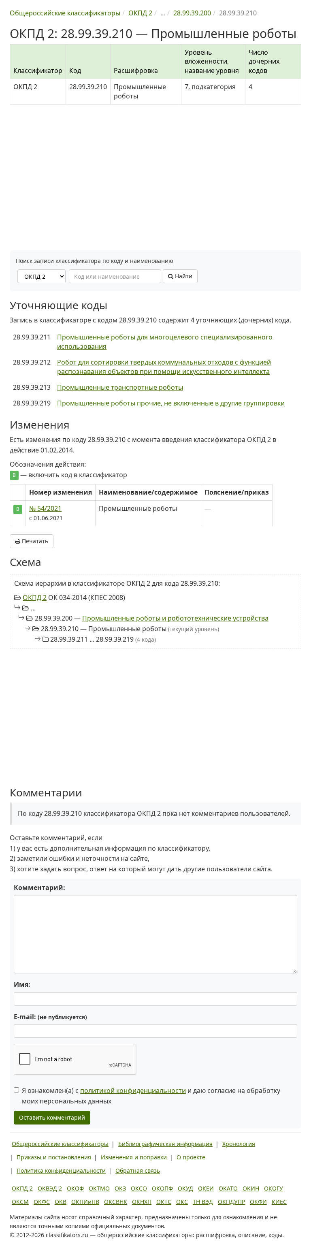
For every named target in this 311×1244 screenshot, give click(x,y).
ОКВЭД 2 (50, 1188)
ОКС (182, 1202)
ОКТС (163, 1202)
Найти (182, 276)
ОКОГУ (273, 1188)
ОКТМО (99, 1188)
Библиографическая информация (165, 1144)
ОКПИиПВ (85, 1202)
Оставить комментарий (52, 1117)
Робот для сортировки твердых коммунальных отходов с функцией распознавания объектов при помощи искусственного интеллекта (164, 367)
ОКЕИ (206, 1188)
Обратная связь (137, 1170)
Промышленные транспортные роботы (120, 387)
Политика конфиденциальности (61, 1170)
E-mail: (50, 1016)
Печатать (34, 541)
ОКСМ (20, 1202)
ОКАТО (228, 1188)
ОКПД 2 (35, 597)
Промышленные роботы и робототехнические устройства (175, 618)
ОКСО (139, 1188)
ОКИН (251, 1188)
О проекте (191, 1157)
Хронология (238, 1144)
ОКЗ (120, 1188)
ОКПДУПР (231, 1202)
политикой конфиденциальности (133, 1090)
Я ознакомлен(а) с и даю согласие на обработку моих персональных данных (151, 1095)
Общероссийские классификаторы (60, 1144)
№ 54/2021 (45, 508)
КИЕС (279, 1202)
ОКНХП (141, 1202)
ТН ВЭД (203, 1202)
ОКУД (185, 1188)
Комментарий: (39, 887)
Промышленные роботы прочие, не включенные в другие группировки (171, 403)
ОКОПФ (162, 1188)
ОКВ (60, 1202)
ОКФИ (258, 1202)
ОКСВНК (115, 1202)
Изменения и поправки (134, 1157)
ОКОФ (75, 1188)
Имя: (22, 984)
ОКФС (42, 1202)
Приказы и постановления (54, 1157)
